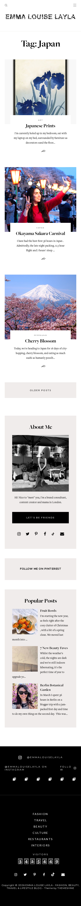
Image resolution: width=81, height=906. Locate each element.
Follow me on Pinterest (40, 568)
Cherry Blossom (40, 341)
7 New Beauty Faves (54, 648)
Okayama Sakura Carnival (40, 234)
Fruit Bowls (48, 611)
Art (40, 120)
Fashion (40, 814)
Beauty (40, 826)
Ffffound (40, 335)
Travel (40, 820)
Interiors (40, 845)
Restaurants (40, 839)
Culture (40, 832)
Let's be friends (41, 517)
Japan (40, 228)
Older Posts (40, 390)
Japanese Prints (40, 126)
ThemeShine (65, 888)
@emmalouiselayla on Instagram (26, 768)
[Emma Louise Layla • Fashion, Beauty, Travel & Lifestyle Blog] (40, 17)
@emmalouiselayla (44, 757)
